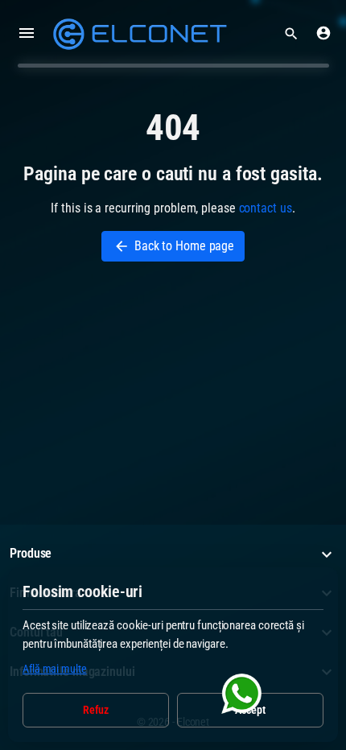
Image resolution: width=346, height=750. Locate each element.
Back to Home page (173, 246)
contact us (265, 208)
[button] (291, 34)
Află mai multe (55, 668)
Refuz (96, 709)
